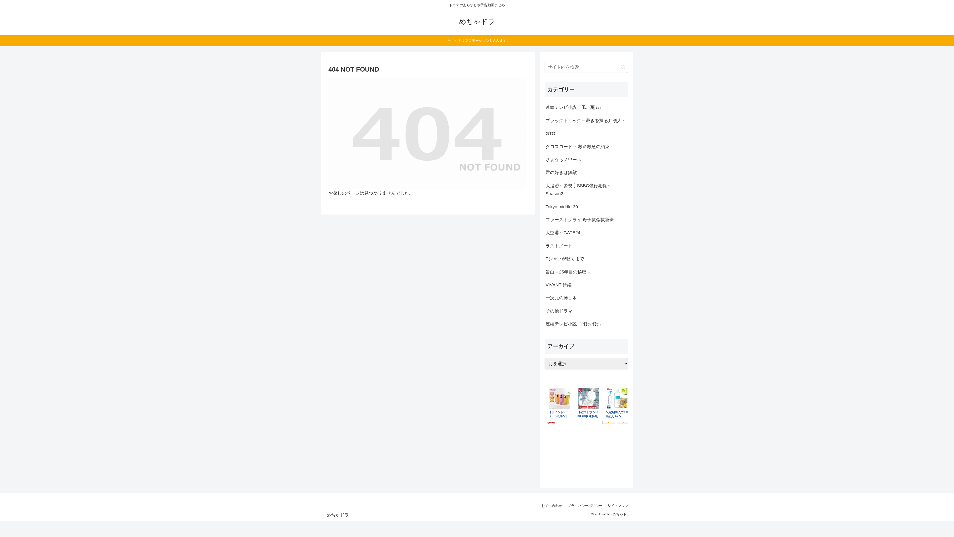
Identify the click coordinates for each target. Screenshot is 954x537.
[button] (623, 67)
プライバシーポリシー (584, 506)
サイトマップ (617, 506)
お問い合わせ (551, 506)
